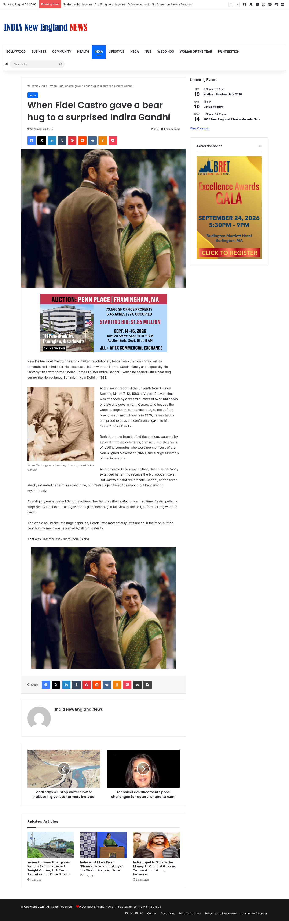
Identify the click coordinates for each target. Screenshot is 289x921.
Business (39, 51)
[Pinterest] (72, 140)
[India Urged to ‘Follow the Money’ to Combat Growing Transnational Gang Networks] (156, 845)
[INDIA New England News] (45, 26)
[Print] (147, 685)
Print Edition (228, 51)
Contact (152, 913)
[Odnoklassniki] (102, 140)
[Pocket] (113, 140)
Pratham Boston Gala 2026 (223, 94)
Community (61, 51)
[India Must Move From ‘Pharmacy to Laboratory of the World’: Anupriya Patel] (103, 845)
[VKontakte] (92, 140)
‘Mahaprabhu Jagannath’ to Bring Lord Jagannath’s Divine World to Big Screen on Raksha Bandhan (127, 4)
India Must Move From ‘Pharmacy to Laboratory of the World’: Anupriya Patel (102, 866)
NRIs (148, 51)
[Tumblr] (62, 140)
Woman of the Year (196, 51)
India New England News (79, 709)
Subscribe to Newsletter (221, 913)
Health (83, 51)
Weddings (165, 51)
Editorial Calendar (190, 913)
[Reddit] (82, 140)
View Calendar (199, 128)
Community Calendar (253, 913)
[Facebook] (31, 140)
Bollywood (16, 51)
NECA (134, 51)
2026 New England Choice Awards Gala (232, 119)
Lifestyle (116, 51)
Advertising (168, 913)
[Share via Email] (137, 685)
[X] (41, 140)
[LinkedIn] (52, 140)
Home (34, 86)
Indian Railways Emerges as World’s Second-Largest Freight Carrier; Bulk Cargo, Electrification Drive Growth (49, 868)
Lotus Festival (214, 106)
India (99, 51)
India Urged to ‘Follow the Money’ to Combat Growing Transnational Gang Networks (154, 868)
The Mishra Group (149, 906)
